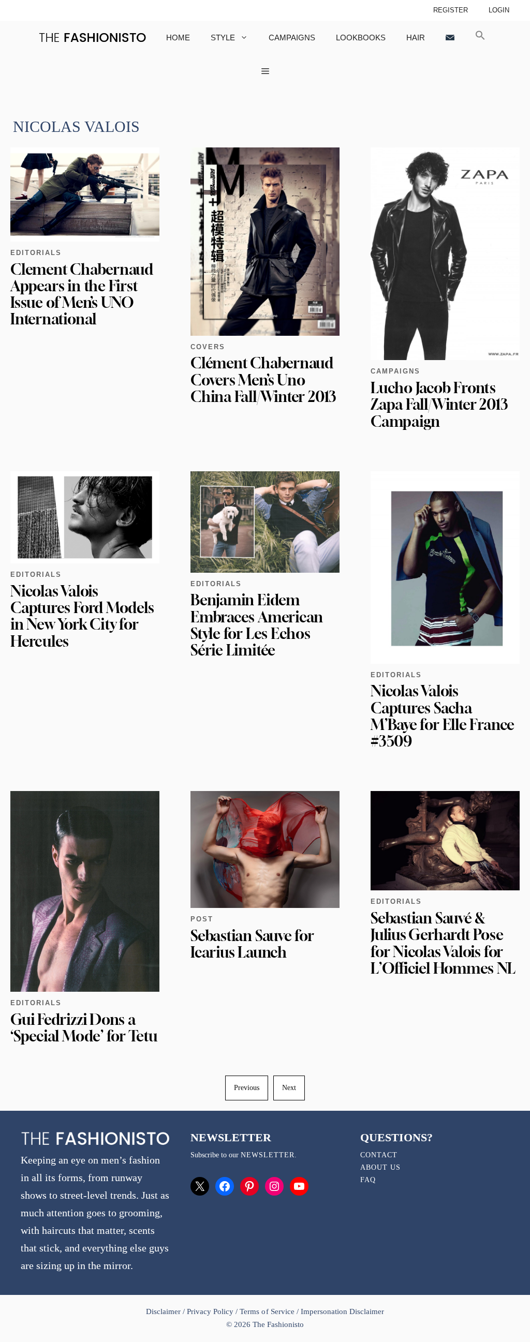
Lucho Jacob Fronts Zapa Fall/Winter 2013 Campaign (439, 404)
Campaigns (292, 37)
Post (201, 919)
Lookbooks (361, 37)
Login (499, 10)
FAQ (368, 1180)
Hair (415, 37)
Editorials (36, 253)
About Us (380, 1167)
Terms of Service (267, 1311)
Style (223, 37)
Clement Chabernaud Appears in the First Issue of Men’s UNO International (81, 294)
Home (178, 37)
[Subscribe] (450, 37)
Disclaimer (164, 1311)
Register (450, 10)
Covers (207, 347)
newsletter (268, 1155)
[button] (480, 37)
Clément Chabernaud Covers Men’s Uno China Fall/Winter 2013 (263, 379)
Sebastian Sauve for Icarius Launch (252, 944)
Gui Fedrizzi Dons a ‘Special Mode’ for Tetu (83, 1028)
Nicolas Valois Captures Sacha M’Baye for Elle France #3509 (442, 716)
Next (289, 1088)
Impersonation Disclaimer (342, 1311)
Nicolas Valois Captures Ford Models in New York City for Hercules (82, 616)
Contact (379, 1155)
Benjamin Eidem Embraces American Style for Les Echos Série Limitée (256, 625)
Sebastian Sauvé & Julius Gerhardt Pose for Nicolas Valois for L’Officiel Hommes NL (443, 943)
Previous (246, 1088)
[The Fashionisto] (92, 37)
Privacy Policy (210, 1311)
